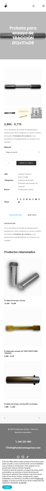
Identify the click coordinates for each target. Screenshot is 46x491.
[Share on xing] (39, 199)
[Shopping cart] (32, 6)
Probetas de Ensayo (26, 180)
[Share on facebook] (17, 199)
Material (7, 147)
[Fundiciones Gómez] (6, 6)
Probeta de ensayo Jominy (14, 300)
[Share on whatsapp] (32, 199)
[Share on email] (18, 202)
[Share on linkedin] (29, 199)
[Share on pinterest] (26, 199)
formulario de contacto (22, 136)
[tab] (32, 216)
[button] (43, 6)
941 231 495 (24, 441)
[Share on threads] (23, 199)
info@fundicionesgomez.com (24, 447)
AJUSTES (22, 483)
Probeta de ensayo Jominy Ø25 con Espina (20, 404)
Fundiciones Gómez (25, 189)
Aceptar (7, 487)
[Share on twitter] (20, 199)
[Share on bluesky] (36, 199)
